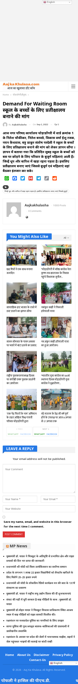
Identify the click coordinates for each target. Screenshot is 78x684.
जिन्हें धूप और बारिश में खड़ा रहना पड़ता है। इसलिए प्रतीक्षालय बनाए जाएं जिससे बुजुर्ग (36, 191)
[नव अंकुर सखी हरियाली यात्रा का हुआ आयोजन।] (56, 327)
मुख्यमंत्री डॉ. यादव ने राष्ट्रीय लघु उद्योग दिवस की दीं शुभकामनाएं (38, 593)
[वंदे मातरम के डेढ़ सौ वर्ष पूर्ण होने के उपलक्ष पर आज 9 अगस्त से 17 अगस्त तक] (56, 399)
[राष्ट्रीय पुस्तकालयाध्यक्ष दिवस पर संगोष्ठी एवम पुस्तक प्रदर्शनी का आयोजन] (22, 361)
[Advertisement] (39, 41)
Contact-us (37, 660)
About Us (23, 655)
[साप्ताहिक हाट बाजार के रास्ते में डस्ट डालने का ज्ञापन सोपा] (22, 293)
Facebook (25, 434)
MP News (18, 545)
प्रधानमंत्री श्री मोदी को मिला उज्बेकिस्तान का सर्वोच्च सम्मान (36, 566)
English (50, 2)
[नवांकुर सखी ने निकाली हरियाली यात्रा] (56, 293)
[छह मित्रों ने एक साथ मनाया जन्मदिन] (22, 255)
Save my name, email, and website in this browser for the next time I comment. (38, 524)
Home (9, 655)
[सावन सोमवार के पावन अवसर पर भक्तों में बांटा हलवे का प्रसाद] (22, 327)
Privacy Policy (63, 655)
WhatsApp (13, 434)
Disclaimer (41, 655)
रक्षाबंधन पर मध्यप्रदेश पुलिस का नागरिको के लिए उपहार (35, 620)
